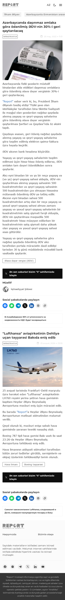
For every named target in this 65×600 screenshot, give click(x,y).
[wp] (11, 305)
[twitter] (24, 305)
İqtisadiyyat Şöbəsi (21, 289)
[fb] (5, 305)
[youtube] (42, 566)
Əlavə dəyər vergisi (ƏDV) (19, 260)
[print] (38, 305)
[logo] (11, 5)
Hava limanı (11, 464)
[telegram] (18, 305)
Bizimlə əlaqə (45, 534)
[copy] (44, 305)
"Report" (8, 101)
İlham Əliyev (12, 14)
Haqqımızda (9, 534)
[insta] (12, 566)
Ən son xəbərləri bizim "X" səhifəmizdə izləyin (31, 273)
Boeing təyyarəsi (33, 464)
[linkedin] (31, 305)
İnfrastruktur (10, 37)
